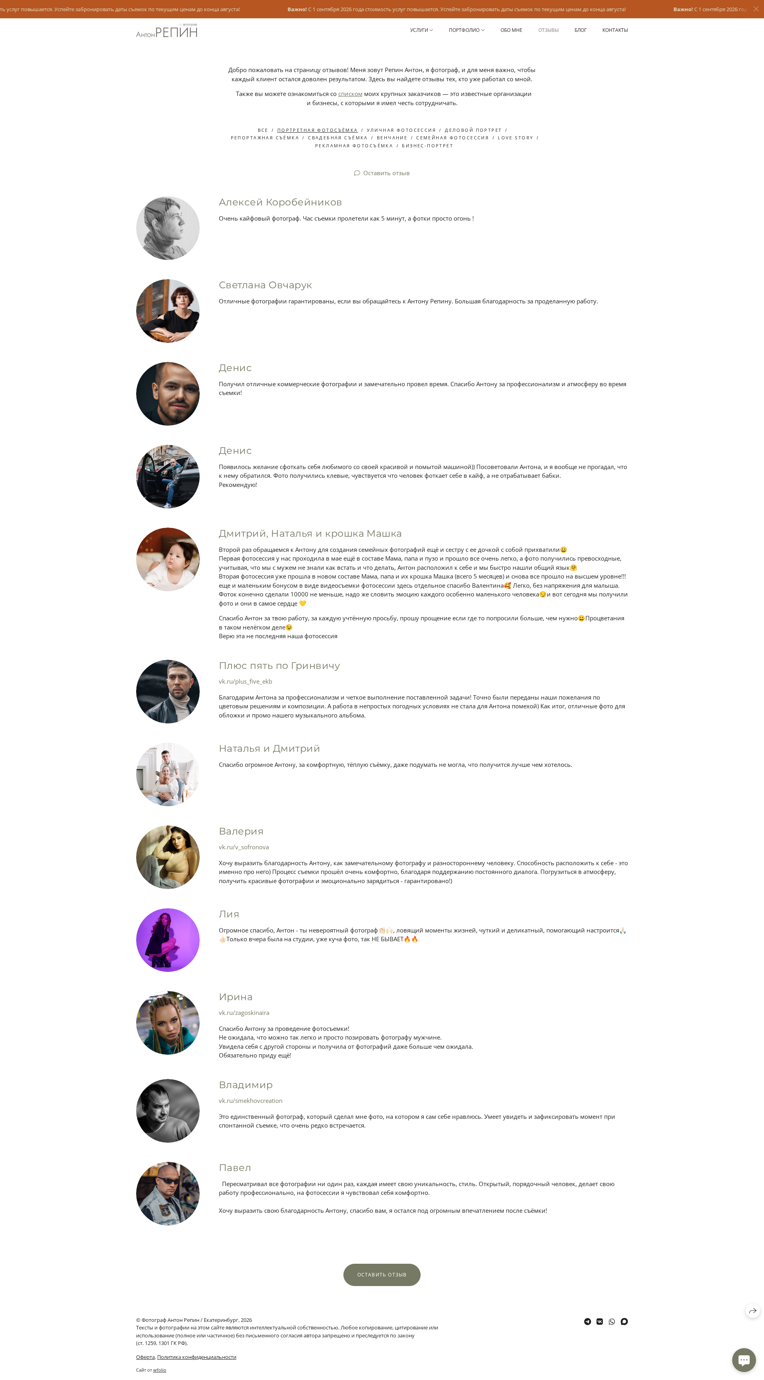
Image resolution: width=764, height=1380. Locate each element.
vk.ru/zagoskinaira (244, 1012)
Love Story (515, 138)
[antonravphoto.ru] (166, 30)
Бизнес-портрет (427, 146)
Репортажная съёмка (265, 138)
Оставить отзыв (386, 173)
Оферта (145, 1356)
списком (350, 94)
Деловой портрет (473, 130)
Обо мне (511, 30)
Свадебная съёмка (338, 138)
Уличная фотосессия (402, 130)
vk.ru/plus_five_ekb (245, 681)
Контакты (615, 30)
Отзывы (548, 30)
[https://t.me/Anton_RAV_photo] (587, 1321)
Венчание (392, 138)
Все (263, 130)
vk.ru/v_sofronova (244, 847)
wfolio (159, 1370)
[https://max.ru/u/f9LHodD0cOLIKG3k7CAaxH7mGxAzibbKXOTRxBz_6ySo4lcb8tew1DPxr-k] (624, 1321)
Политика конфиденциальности (196, 1356)
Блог (581, 30)
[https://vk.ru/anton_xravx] (599, 1321)
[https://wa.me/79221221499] (612, 1321)
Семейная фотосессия (452, 138)
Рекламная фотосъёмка (354, 146)
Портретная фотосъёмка (317, 130)
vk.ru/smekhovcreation (251, 1100)
